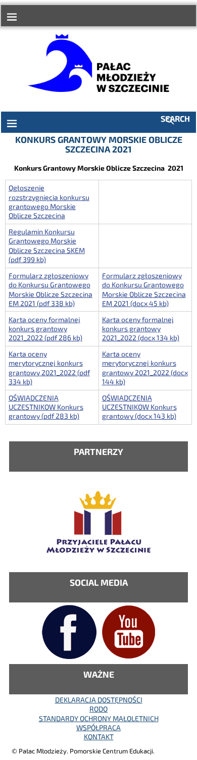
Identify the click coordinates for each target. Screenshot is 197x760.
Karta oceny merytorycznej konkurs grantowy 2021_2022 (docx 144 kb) (145, 367)
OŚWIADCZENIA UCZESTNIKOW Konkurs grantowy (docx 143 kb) (139, 407)
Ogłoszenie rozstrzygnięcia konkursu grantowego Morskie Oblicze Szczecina (49, 201)
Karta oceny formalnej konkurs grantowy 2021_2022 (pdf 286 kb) (45, 328)
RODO (98, 708)
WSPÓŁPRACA (98, 727)
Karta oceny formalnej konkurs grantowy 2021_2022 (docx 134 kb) (140, 328)
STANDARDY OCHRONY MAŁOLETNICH (99, 718)
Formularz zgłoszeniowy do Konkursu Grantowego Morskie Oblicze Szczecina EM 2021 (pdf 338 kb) (50, 289)
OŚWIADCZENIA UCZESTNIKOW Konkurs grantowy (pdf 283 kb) (46, 407)
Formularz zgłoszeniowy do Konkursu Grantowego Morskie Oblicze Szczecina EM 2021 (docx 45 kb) (144, 289)
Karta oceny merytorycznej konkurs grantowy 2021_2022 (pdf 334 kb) (49, 367)
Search (175, 118)
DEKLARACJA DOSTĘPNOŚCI (98, 699)
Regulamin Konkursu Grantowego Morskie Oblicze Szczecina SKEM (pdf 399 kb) (47, 245)
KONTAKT (99, 736)
